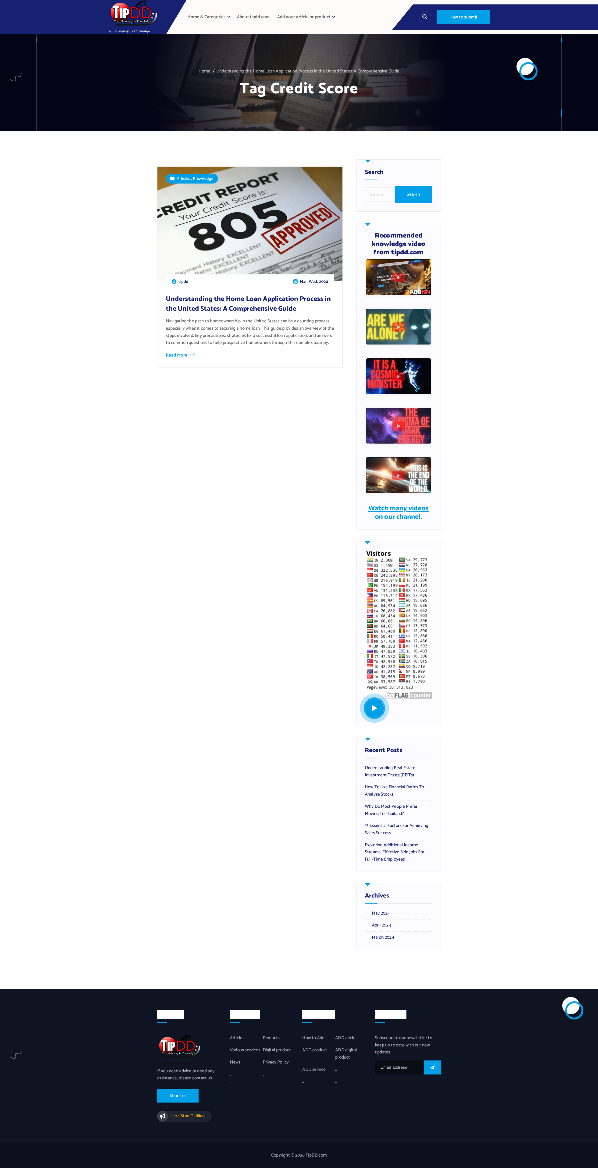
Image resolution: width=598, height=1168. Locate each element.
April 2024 (381, 925)
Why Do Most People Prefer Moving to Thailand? (391, 810)
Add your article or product (304, 17)
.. (230, 1074)
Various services (245, 1050)
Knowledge (203, 178)
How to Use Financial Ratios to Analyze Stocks (394, 791)
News (235, 1062)
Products (271, 1038)
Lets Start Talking (188, 1116)
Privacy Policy (276, 1062)
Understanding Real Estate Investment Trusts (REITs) (390, 771)
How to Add (313, 1038)
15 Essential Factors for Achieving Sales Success (396, 829)
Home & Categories (206, 17)
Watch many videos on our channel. (398, 513)
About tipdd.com (253, 17)
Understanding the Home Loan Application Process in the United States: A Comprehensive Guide (307, 71)
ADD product (314, 1050)
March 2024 (383, 937)
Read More (176, 355)
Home (204, 71)
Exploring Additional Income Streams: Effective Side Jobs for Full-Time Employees (394, 852)
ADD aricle (345, 1038)
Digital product (277, 1050)
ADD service (314, 1069)
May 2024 (381, 913)
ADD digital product (346, 1054)
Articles (183, 178)
